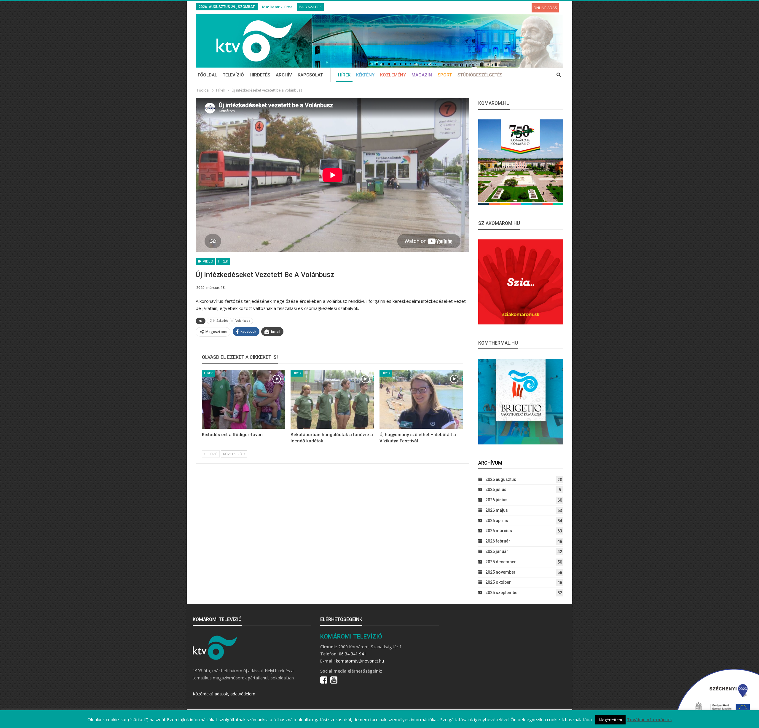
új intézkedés (219, 320)
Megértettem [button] (610, 719)
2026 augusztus (500, 479)
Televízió (233, 75)
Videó (207, 261)
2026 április (496, 520)
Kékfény (365, 75)
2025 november (500, 572)
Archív (284, 75)
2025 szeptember (502, 592)
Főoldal (207, 75)
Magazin (422, 75)
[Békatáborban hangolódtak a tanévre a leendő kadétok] (332, 399)
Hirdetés (260, 75)
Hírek (344, 75)
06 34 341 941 (352, 654)
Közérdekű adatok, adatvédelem (224, 694)
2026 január (496, 551)
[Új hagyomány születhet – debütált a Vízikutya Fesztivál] (421, 399)
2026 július (495, 489)
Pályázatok (310, 6)
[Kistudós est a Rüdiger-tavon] (243, 399)
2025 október (498, 582)
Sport (445, 75)
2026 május (496, 510)
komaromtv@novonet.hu (360, 661)
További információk (649, 719)
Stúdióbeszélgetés (479, 75)
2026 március (498, 530)
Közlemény (393, 75)
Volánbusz (242, 320)
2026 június (496, 499)
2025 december (500, 561)
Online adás (545, 7)
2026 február (497, 541)
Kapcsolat (310, 75)
